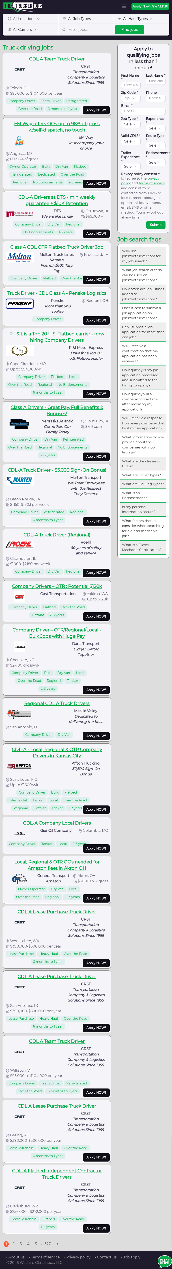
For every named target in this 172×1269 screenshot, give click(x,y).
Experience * (155, 121)
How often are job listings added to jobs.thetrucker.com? (143, 294)
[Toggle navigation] (124, 6)
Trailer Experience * (130, 157)
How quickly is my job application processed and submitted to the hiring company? (140, 377)
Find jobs (129, 29)
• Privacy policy (77, 1257)
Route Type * (155, 138)
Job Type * (129, 119)
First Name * (130, 78)
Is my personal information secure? (138, 509)
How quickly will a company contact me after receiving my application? (140, 401)
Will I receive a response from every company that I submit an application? (143, 423)
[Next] (57, 1244)
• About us (15, 1257)
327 (48, 1244)
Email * (127, 106)
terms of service (152, 183)
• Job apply (130, 1257)
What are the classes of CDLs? (141, 463)
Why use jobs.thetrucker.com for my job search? (141, 256)
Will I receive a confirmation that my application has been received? (140, 353)
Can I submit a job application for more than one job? (143, 332)
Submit (156, 225)
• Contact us (106, 1257)
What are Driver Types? (141, 475)
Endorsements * (158, 155)
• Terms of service (44, 1257)
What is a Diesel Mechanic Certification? (141, 547)
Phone (151, 93)
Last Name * (156, 76)
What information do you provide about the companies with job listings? (143, 445)
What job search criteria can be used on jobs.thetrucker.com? (142, 275)
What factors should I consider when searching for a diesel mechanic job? (143, 528)
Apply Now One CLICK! (150, 6)
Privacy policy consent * (140, 174)
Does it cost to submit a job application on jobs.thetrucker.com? (141, 313)
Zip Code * (129, 93)
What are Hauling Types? (143, 484)
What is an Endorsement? (134, 495)
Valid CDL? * (130, 136)
